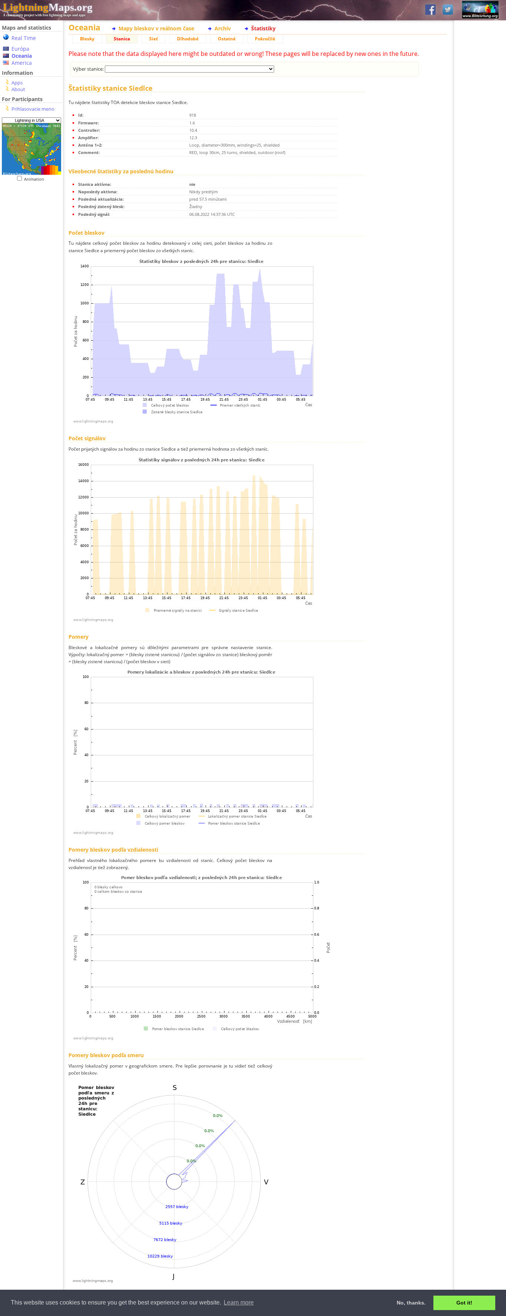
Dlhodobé (188, 39)
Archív (222, 28)
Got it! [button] (464, 1303)
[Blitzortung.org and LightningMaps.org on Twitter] (448, 10)
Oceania (21, 55)
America (21, 62)
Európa (20, 48)
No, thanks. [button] (411, 1303)
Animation (35, 179)
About (18, 89)
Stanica (122, 39)
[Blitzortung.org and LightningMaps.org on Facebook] (430, 10)
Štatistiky (263, 28)
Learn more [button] (239, 1302)
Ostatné (227, 39)
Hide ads (480, 255)
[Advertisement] (29, 227)
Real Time (23, 37)
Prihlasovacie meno (32, 109)
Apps (17, 82)
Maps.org (48, 7)
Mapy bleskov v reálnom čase (156, 28)
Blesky (87, 39)
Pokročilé (265, 39)
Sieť (153, 39)
